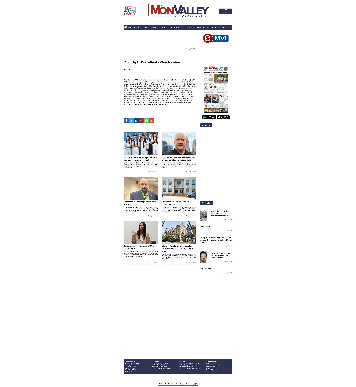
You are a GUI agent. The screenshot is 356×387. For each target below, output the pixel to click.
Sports (144, 27)
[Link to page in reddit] (151, 120)
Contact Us (223, 27)
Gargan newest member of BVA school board (139, 247)
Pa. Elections (166, 27)
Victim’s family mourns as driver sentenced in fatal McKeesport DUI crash (178, 248)
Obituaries (154, 27)
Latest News (133, 27)
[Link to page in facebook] (126, 120)
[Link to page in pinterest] (141, 120)
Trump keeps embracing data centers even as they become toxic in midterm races (216, 240)
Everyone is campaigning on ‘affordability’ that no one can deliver (221, 255)
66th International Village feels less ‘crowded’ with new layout (140, 158)
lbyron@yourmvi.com (191, 365)
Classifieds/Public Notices (193, 27)
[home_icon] (126, 27)
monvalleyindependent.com (132, 365)
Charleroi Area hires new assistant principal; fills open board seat (178, 158)
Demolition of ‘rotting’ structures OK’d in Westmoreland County (220, 213)
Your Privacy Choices (184, 384)
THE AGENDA (205, 226)
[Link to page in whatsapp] (146, 120)
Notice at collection (166, 384)
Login (225, 10)
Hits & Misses (205, 269)
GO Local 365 (211, 27)
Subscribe (226, 12)
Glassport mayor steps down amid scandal (140, 203)
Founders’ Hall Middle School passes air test (175, 203)
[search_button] (230, 27)
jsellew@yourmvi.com (165, 368)
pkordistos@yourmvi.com (193, 368)
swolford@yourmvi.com (165, 365)
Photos (177, 27)
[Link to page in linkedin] (136, 120)
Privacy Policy (128, 371)
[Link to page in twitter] (131, 120)
